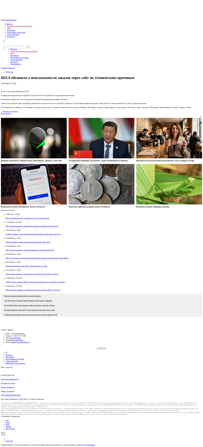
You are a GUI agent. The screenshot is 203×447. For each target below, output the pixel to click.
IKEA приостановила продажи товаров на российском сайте (30, 250)
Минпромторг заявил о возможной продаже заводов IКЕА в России (33, 290)
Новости (9, 24)
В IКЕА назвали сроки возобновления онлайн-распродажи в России (33, 234)
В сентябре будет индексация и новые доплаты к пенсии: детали (29, 305)
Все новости (6, 113)
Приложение (15, 64)
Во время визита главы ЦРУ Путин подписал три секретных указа (29, 310)
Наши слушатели (8, 391)
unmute (8, 427)
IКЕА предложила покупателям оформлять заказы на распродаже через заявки (37, 258)
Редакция (11, 37)
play (7, 420)
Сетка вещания (13, 35)
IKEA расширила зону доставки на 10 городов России (27, 218)
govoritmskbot (15, 338)
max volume (10, 429)
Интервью (11, 30)
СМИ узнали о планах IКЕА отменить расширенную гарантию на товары (35, 282)
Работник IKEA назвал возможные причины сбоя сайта (28, 242)
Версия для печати (10, 111)
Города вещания (7, 387)
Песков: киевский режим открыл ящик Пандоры (22, 296)
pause (8, 422)
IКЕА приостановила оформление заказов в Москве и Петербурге (32, 226)
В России (9, 72)
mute (7, 425)
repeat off (9, 441)
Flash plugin (90, 445)
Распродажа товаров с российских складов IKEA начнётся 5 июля (32, 274)
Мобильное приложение (15, 363)
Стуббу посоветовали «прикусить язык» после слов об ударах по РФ (30, 315)
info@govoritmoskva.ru (21, 342)
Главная (4, 68)
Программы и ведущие (16, 32)
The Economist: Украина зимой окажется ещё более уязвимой (28, 301)
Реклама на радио (8, 383)
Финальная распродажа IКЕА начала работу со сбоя (26, 266)
